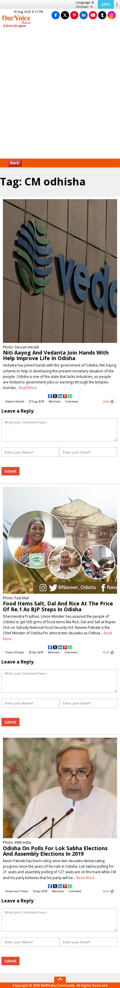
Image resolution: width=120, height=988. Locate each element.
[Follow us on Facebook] (56, 15)
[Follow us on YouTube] (93, 15)
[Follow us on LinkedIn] (84, 15)
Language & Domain (85, 4)
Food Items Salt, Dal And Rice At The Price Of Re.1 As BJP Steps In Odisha (58, 606)
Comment (72, 401)
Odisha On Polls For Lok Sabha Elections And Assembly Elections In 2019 (55, 851)
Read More (28, 387)
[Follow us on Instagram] (111, 15)
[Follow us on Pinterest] (74, 15)
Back (14, 162)
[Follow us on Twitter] (65, 15)
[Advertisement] (60, 95)
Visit (106, 401)
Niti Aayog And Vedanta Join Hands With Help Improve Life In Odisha (56, 355)
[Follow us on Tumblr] (102, 15)
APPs (105, 4)
